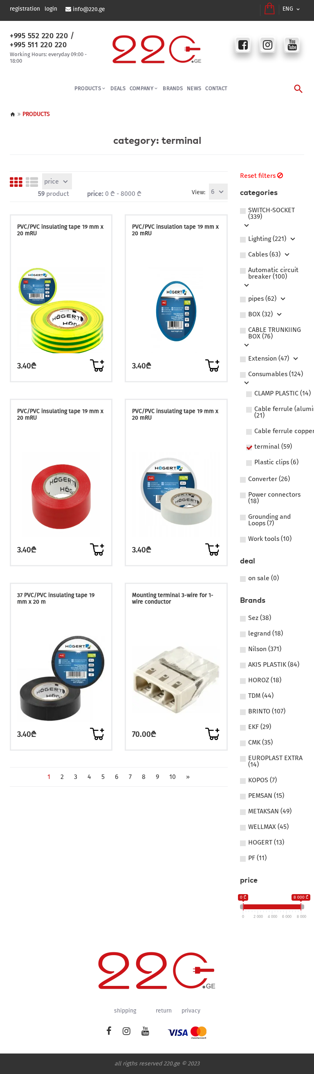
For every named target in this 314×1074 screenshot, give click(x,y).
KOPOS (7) (262, 780)
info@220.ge (89, 9)
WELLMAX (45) (268, 827)
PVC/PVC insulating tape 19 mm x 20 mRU (60, 230)
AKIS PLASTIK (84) (273, 664)
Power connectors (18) (274, 497)
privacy (191, 1011)
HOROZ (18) (264, 680)
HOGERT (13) (266, 842)
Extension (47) (268, 358)
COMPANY (141, 88)
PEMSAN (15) (266, 795)
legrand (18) (265, 633)
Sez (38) (259, 618)
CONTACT (216, 88)
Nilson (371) (264, 649)
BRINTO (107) (266, 711)
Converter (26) (269, 479)
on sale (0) (263, 578)
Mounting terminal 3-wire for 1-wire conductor (172, 598)
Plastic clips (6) (276, 462)
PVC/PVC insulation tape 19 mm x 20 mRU (175, 230)
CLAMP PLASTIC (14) (282, 393)
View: (198, 192)
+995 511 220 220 (38, 44)
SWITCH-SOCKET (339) (271, 213)
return (164, 1011)
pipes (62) (262, 298)
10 (172, 777)
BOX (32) (260, 314)
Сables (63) (264, 254)
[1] (97, 365)
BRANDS (173, 88)
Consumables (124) (275, 374)
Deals (118, 88)
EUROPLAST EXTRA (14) (275, 761)
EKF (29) (259, 727)
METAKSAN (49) (270, 811)
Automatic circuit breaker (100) (273, 273)
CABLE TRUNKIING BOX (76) (274, 333)
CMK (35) (260, 742)
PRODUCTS (87, 88)
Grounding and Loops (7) (269, 520)
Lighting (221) (267, 239)
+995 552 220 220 (39, 35)
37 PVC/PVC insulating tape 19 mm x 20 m (55, 598)
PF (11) (257, 858)
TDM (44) (261, 696)
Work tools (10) (270, 539)
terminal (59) (273, 446)
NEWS (194, 88)
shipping (125, 1011)
